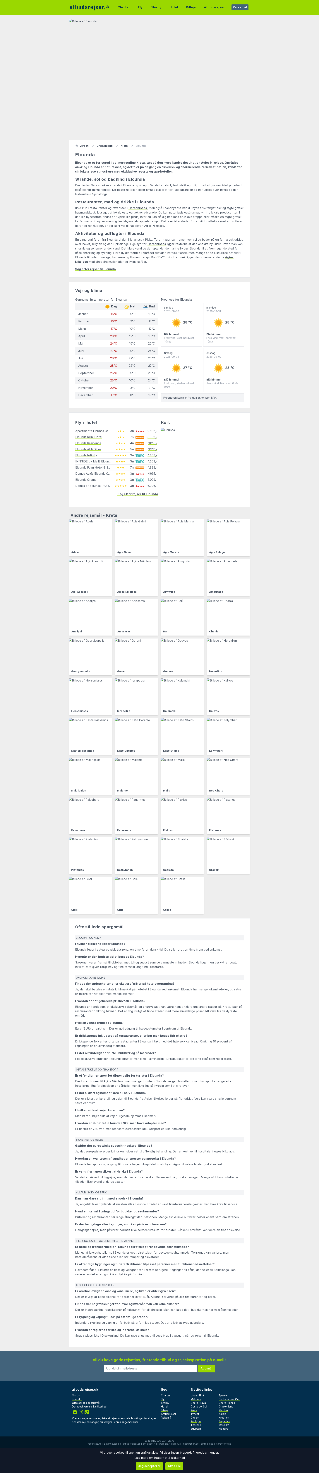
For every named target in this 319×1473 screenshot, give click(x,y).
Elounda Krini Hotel (88, 437)
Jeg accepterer (149, 1466)
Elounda (81, 162)
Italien (222, 1413)
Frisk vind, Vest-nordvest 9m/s (179, 385)
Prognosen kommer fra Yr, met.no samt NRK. (190, 397)
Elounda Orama (85, 479)
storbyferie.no (223, 1444)
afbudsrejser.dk (131, 1444)
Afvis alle (174, 1466)
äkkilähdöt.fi (149, 1444)
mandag (213, 309)
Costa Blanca (227, 1402)
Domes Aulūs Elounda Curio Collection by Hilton (108, 473)
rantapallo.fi (163, 1444)
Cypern (195, 1417)
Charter (124, 7)
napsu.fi (176, 1444)
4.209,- (152, 455)
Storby (156, 7)
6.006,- (152, 486)
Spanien (223, 1395)
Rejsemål (240, 7)
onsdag (213, 355)
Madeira (223, 1428)
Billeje (191, 7)
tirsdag (171, 355)
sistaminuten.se (112, 1444)
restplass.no (95, 1444)
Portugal (196, 1421)
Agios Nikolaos (212, 162)
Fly (140, 7)
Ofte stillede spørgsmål (86, 1402)
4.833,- (152, 467)
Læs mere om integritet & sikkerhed (159, 1458)
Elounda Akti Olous (88, 449)
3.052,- (152, 437)
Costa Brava (198, 1402)
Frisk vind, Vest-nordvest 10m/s (179, 339)
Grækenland (226, 1406)
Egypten (196, 1428)
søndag (171, 309)
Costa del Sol (199, 1406)
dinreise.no (207, 1444)
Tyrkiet (195, 1413)
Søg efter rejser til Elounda (95, 269)
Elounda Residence (88, 443)
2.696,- (152, 431)
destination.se (191, 1444)
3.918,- (152, 449)
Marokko (224, 1425)
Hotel (174, 7)
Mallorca (196, 1399)
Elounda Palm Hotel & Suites (95, 467)
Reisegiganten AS (163, 1441)
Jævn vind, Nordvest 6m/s (222, 383)
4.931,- (152, 473)
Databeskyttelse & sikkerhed (89, 1406)
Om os (76, 1395)
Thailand (196, 1425)
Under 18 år (198, 1395)
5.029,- (152, 479)
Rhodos (223, 1410)
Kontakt (77, 1399)
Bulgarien (224, 1421)
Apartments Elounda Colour (94, 431)
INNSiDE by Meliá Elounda (93, 461)
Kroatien (224, 1417)
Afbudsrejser (214, 7)
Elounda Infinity (86, 455)
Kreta (140, 162)
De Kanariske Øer (229, 1399)
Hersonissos (137, 208)
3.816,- (152, 443)
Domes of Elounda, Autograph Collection (103, 486)
